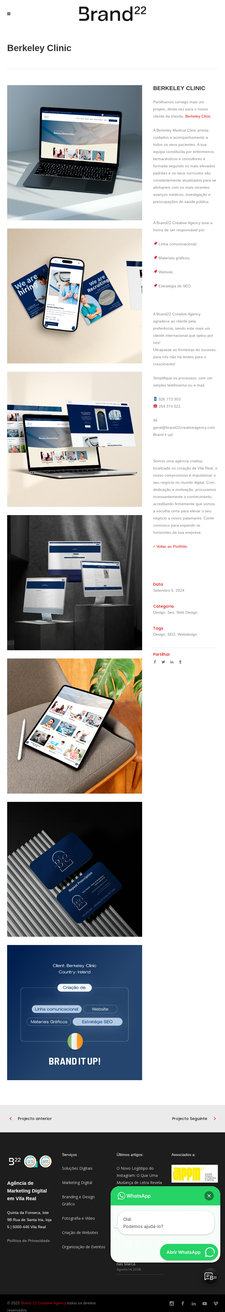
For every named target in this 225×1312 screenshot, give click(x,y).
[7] (74, 869)
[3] (74, 439)
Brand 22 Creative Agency (43, 1303)
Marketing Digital (77, 1182)
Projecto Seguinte (189, 1118)
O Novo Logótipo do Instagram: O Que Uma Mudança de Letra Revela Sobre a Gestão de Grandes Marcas (139, 1182)
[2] (74, 296)
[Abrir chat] (210, 1276)
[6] (74, 726)
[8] (74, 1012)
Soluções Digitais (77, 1168)
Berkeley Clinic (198, 116)
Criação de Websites (80, 1232)
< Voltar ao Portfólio (170, 546)
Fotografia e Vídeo (78, 1218)
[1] (74, 152)
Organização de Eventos (83, 1246)
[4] (74, 582)
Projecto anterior (35, 1118)
